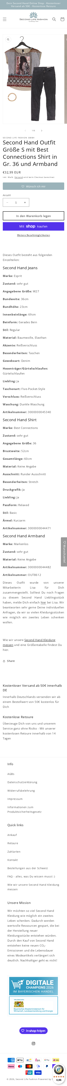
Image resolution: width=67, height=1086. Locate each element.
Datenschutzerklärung (22, 782)
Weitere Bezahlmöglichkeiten (33, 235)
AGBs (10, 774)
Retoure (12, 843)
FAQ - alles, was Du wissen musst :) (31, 876)
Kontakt (12, 860)
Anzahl (7, 195)
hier (43, 602)
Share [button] (11, 661)
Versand (19, 177)
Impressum (15, 799)
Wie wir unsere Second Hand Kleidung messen (33, 887)
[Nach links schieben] (25, 131)
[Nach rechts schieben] (42, 131)
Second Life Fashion (26, 1079)
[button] (5, 19)
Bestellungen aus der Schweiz (27, 868)
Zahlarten (13, 851)
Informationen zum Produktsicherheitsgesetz (24, 809)
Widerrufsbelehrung (21, 790)
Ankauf (12, 835)
